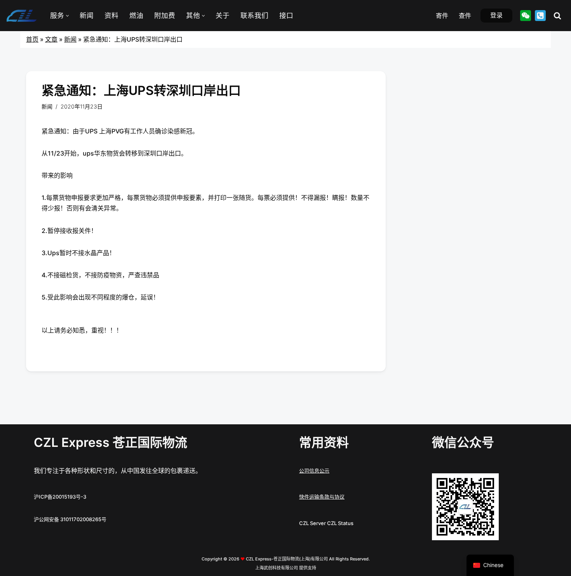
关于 (223, 15)
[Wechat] (525, 15)
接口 (286, 15)
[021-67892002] (540, 15)
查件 (465, 15)
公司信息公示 (314, 470)
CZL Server (312, 523)
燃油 (136, 15)
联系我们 (254, 15)
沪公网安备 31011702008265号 (70, 519)
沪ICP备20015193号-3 (60, 497)
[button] (67, 15)
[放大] (489, 483)
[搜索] (557, 15)
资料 (111, 15)
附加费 (164, 15)
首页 (32, 39)
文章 (51, 39)
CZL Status (340, 523)
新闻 (87, 15)
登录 (496, 15)
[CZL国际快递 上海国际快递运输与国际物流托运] (21, 16)
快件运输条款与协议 (322, 497)
